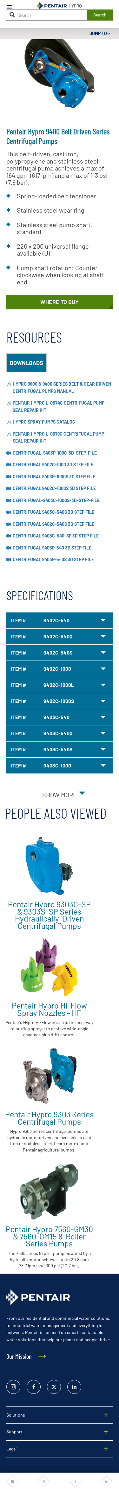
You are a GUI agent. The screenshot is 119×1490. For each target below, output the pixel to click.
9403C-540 (56, 717)
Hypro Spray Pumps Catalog (44, 422)
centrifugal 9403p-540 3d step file (52, 547)
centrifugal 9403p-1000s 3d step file (54, 476)
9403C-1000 (57, 765)
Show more (59, 794)
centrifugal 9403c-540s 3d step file (53, 512)
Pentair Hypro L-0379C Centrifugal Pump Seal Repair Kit (58, 437)
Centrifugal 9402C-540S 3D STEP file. (54, 524)
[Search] (12, 14)
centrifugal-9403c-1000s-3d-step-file (56, 500)
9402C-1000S (58, 701)
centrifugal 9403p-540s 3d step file (53, 559)
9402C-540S (58, 652)
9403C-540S (58, 749)
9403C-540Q (57, 733)
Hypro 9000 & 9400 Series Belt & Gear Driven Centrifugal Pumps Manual (62, 387)
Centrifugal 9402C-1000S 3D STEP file (54, 488)
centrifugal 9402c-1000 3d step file (53, 464)
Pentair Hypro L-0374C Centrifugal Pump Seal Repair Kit (58, 406)
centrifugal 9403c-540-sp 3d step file (56, 535)
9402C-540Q (57, 636)
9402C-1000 (57, 669)
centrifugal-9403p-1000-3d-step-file (55, 453)
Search (100, 14)
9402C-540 (56, 620)
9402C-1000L (58, 685)
